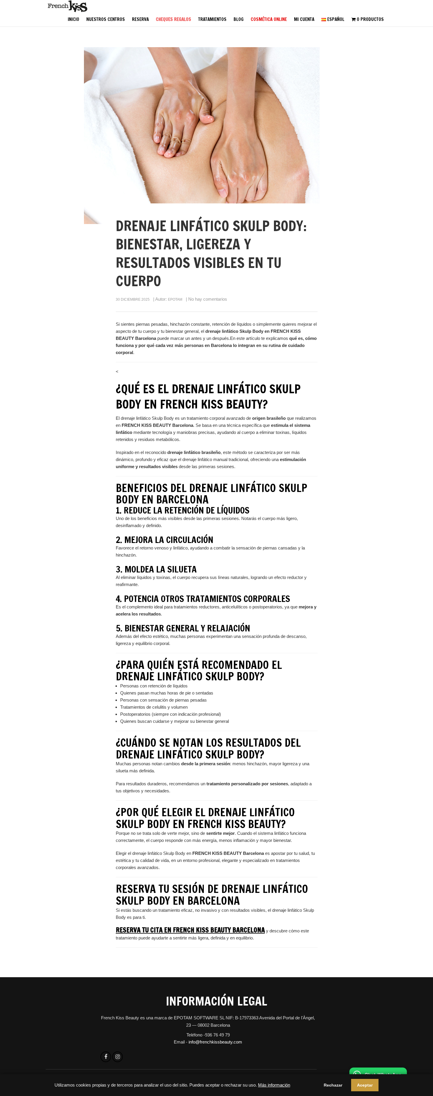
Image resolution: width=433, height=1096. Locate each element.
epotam (175, 299)
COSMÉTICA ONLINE (269, 19)
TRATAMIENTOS (212, 19)
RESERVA (140, 19)
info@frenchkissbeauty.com (215, 1041)
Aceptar (365, 1085)
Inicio (73, 19)
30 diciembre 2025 (133, 299)
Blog (239, 19)
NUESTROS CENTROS (105, 19)
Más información (274, 1084)
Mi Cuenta (304, 19)
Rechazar (333, 1085)
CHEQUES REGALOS (173, 19)
